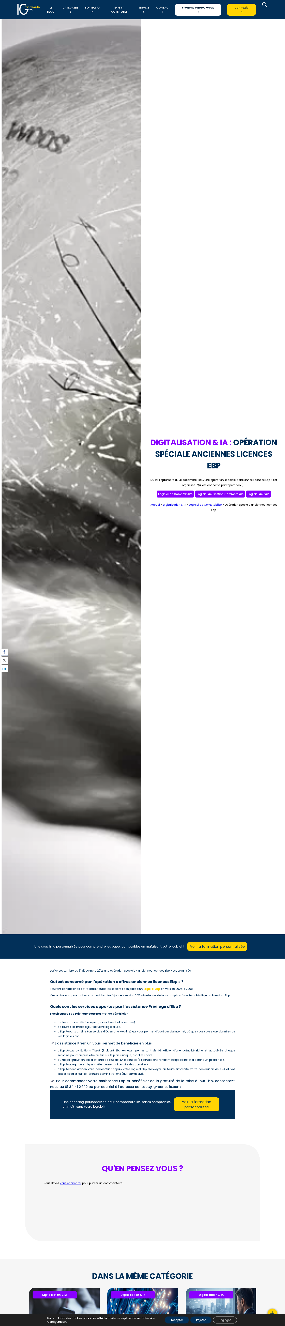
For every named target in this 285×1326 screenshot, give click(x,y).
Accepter (176, 1320)
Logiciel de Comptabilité (175, 494)
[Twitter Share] (4, 660)
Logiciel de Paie (258, 494)
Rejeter (201, 1320)
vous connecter (70, 1183)
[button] (4, 676)
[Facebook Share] (4, 652)
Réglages (225, 1320)
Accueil (155, 505)
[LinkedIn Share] (4, 668)
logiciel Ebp (151, 989)
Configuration (56, 1321)
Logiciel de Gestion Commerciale (220, 494)
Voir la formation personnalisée (217, 946)
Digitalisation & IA (174, 505)
